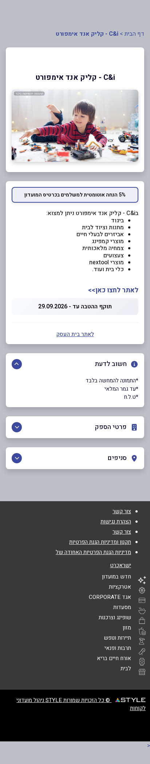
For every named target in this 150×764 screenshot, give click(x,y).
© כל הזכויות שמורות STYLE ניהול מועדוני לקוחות (81, 704)
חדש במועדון (116, 577)
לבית (126, 668)
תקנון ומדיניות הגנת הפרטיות (100, 542)
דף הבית (134, 34)
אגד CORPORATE (110, 597)
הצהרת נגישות (115, 522)
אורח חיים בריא (114, 658)
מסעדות (122, 607)
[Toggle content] (17, 364)
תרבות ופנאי (117, 648)
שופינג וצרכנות (115, 617)
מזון (127, 628)
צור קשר (121, 511)
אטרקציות (120, 587)
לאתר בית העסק (75, 334)
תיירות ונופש (117, 638)
